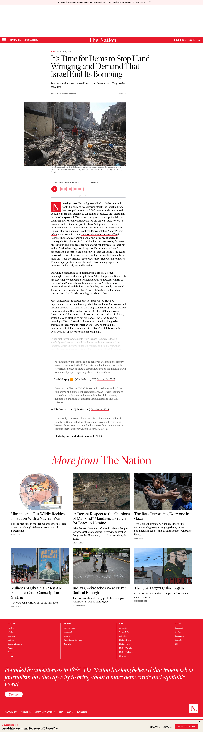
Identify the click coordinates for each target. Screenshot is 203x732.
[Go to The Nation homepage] (103, 40)
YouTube (178, 640)
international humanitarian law (84, 283)
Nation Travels (125, 648)
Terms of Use (26, 712)
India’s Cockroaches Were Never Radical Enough (99, 590)
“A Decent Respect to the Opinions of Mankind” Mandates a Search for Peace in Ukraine (101, 518)
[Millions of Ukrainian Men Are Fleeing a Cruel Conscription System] (40, 566)
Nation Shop (124, 644)
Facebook (179, 628)
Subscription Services (73, 640)
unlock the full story (186, 727)
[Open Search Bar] (199, 40)
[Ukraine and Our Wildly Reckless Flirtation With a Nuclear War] (40, 491)
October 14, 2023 (106, 379)
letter (78, 300)
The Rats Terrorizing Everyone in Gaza (161, 516)
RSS (176, 644)
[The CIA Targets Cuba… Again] (163, 566)
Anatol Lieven (78, 543)
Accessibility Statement (45, 712)
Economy (12, 636)
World (53, 51)
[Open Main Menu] (4, 40)
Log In (191, 39)
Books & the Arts (15, 644)
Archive (67, 636)
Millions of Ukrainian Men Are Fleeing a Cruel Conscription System (36, 593)
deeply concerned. (115, 286)
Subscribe (180, 39)
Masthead (68, 632)
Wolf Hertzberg (79, 605)
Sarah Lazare (56, 93)
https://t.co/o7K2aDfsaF (95, 428)
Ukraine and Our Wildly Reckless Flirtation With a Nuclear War (38, 516)
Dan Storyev (16, 607)
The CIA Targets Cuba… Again (159, 588)
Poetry (10, 652)
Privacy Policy (139, 2)
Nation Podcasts (126, 652)
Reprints (67, 644)
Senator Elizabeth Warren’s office (99, 234)
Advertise (123, 636)
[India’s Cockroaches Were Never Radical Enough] (101, 566)
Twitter (178, 632)
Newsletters (31, 39)
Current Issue (69, 628)
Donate (14, 694)
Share (121, 93)
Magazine (15, 39)
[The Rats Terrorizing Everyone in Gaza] (163, 491)
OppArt (11, 648)
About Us (123, 628)
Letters (11, 656)
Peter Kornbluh (140, 601)
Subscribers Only (11, 725)
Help (61, 712)
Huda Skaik (138, 538)
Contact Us (124, 632)
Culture (11, 640)
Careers (70, 712)
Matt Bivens (16, 535)
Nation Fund (82, 712)
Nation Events (125, 640)
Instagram (179, 636)
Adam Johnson (70, 93)
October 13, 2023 (92, 436)
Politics (11, 628)
